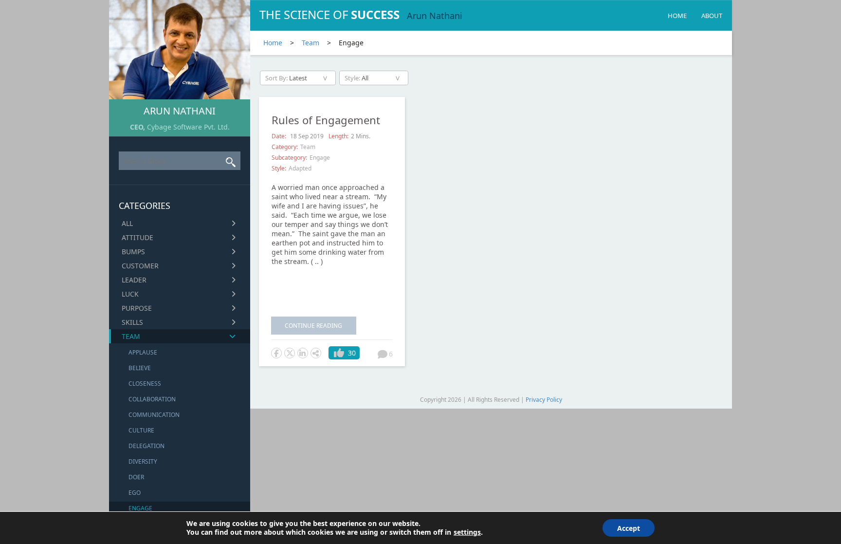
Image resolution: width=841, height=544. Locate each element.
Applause (142, 352)
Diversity (142, 461)
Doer (136, 477)
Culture (141, 430)
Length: (338, 136)
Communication (154, 415)
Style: (279, 168)
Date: (280, 136)
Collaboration (152, 399)
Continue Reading (313, 325)
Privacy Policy (544, 399)
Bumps (133, 251)
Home (677, 15)
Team (131, 336)
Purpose (137, 308)
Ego (134, 492)
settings (467, 532)
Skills (132, 322)
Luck (130, 294)
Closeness (144, 383)
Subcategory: (289, 157)
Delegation (146, 446)
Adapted (300, 168)
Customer (140, 265)
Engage (140, 508)
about (711, 15)
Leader (134, 279)
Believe (139, 368)
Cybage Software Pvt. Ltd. (188, 126)
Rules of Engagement (326, 120)
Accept (628, 528)
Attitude (137, 237)
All (127, 223)
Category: (285, 147)
